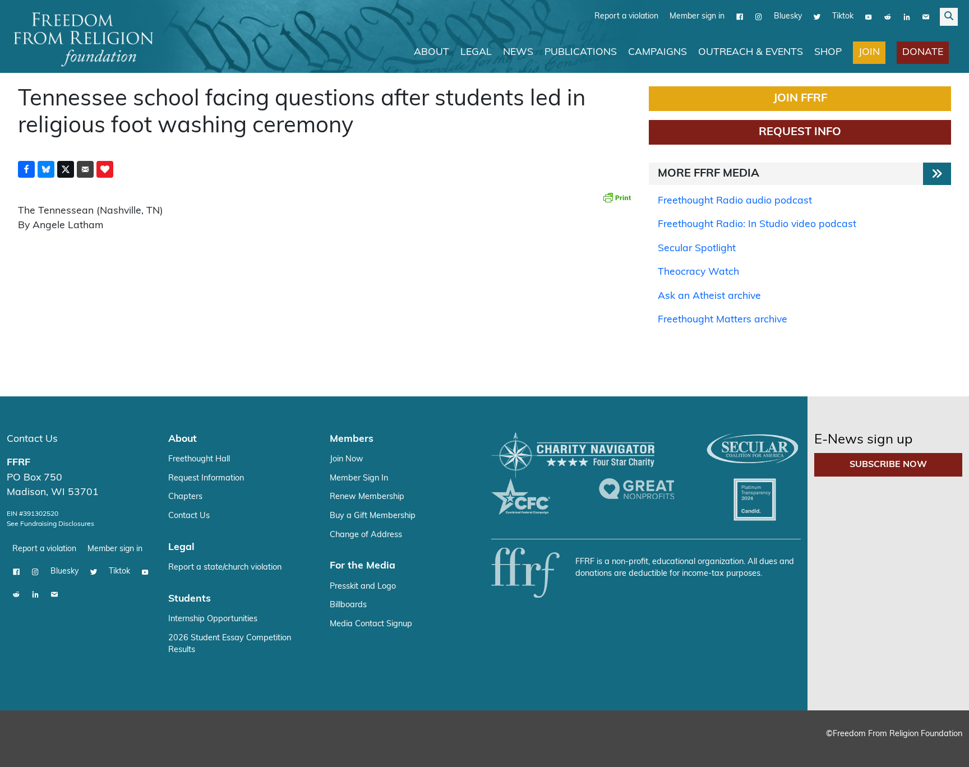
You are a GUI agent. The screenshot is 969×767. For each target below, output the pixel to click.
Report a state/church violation (225, 567)
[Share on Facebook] (26, 169)
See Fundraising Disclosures (50, 524)
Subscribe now (888, 464)
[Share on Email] (85, 169)
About (431, 52)
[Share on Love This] (104, 169)
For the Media (362, 566)
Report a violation (626, 16)
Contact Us (32, 439)
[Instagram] (758, 17)
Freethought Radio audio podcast (735, 201)
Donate (922, 52)
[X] (817, 17)
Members (351, 439)
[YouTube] (868, 17)
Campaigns (657, 52)
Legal (476, 52)
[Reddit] (887, 17)
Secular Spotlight (697, 248)
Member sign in (697, 16)
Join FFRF (800, 98)
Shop (828, 52)
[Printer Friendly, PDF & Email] (616, 197)
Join (869, 52)
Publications (581, 52)
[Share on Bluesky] (46, 169)
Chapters (185, 497)
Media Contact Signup (371, 624)
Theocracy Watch (698, 272)
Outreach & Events (750, 52)
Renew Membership (367, 497)
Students (189, 599)
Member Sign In (359, 478)
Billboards (348, 605)
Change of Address (366, 535)
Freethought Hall (199, 459)
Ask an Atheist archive (709, 296)
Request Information (206, 478)
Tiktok (842, 16)
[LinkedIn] (906, 17)
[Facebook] (739, 17)
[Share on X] (65, 169)
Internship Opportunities (212, 619)
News (518, 52)
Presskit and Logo (363, 587)
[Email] (925, 17)
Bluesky (788, 16)
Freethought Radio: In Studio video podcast (757, 224)
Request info (800, 132)
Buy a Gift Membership (373, 516)
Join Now (346, 459)
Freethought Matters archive (722, 320)
